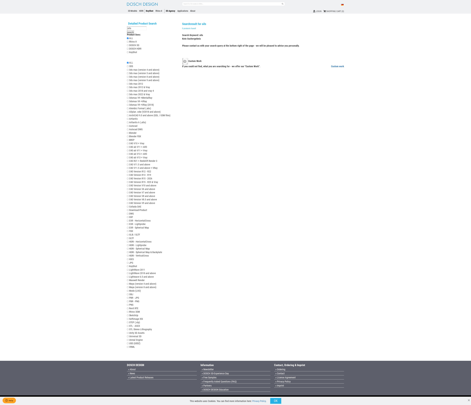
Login (318, 11)
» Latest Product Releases (140, 377)
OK (276, 401)
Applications (182, 11)
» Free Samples (209, 377)
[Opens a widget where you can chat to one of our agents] (9, 401)
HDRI (141, 11)
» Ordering (280, 369)
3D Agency (170, 11)
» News (131, 373)
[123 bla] (282, 4)
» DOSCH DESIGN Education (215, 389)
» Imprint (279, 385)
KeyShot (149, 11)
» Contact (280, 373)
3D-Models (132, 11)
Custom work (337, 66)
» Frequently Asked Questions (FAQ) (219, 381)
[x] (469, 399)
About (192, 11)
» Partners (207, 385)
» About (132, 369)
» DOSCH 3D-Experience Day (215, 373)
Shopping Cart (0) (335, 11)
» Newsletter (208, 369)
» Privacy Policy (283, 381)
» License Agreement (285, 377)
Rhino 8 (159, 11)
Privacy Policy (259, 401)
